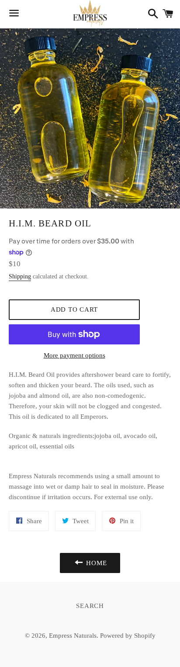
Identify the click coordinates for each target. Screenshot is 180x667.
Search (90, 605)
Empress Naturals (73, 635)
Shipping (20, 276)
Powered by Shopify (128, 635)
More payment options (74, 355)
